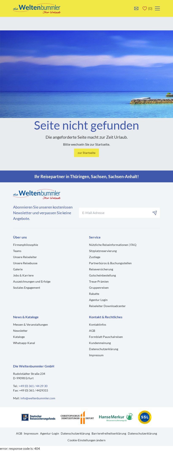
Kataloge (19, 337)
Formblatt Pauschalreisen (106, 337)
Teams (17, 251)
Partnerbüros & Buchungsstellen (110, 263)
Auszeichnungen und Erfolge (31, 281)
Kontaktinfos (97, 324)
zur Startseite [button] (86, 152)
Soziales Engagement (26, 287)
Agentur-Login (49, 433)
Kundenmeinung (100, 343)
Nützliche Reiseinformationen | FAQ (112, 244)
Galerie (18, 269)
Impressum (96, 355)
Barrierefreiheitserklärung (109, 433)
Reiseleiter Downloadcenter (107, 306)
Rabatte (94, 293)
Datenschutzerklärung (103, 349)
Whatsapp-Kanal (24, 343)
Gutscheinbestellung (102, 275)
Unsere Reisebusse (25, 263)
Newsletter (20, 330)
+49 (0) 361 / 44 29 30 (33, 386)
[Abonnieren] (154, 212)
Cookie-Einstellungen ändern (86, 440)
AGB (92, 330)
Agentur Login (98, 300)
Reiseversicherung (101, 269)
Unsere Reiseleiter (25, 257)
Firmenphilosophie (25, 244)
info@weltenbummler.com (37, 398)
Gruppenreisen (99, 287)
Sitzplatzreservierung (103, 251)
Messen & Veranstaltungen (30, 324)
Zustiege (94, 257)
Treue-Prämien (99, 281)
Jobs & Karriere (23, 275)
